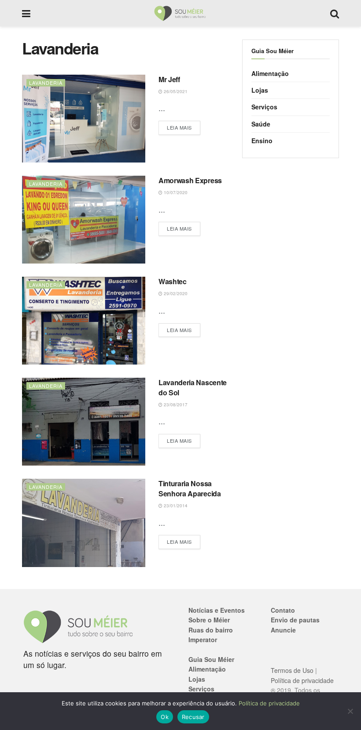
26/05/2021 (175, 91)
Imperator (202, 639)
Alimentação (270, 73)
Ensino (262, 140)
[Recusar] (350, 711)
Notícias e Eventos (216, 610)
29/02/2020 (175, 293)
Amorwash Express (190, 180)
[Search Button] (334, 13)
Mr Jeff (169, 79)
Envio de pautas (295, 619)
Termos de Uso (292, 670)
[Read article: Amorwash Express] (83, 220)
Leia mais (183, 127)
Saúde (260, 123)
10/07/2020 (175, 192)
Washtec (172, 281)
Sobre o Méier (209, 619)
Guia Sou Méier (211, 659)
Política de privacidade (302, 680)
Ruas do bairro (210, 629)
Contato (283, 610)
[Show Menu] (26, 13)
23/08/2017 (175, 404)
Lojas (259, 90)
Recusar (193, 716)
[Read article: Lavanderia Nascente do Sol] (83, 422)
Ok (165, 716)
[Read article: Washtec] (83, 321)
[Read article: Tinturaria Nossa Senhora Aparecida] (83, 523)
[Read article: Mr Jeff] (83, 119)
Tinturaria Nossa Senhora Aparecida (189, 488)
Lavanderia (46, 82)
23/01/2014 (175, 505)
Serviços (264, 106)
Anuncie (283, 629)
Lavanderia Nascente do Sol (192, 387)
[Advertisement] (290, 220)
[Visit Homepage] (180, 13)
